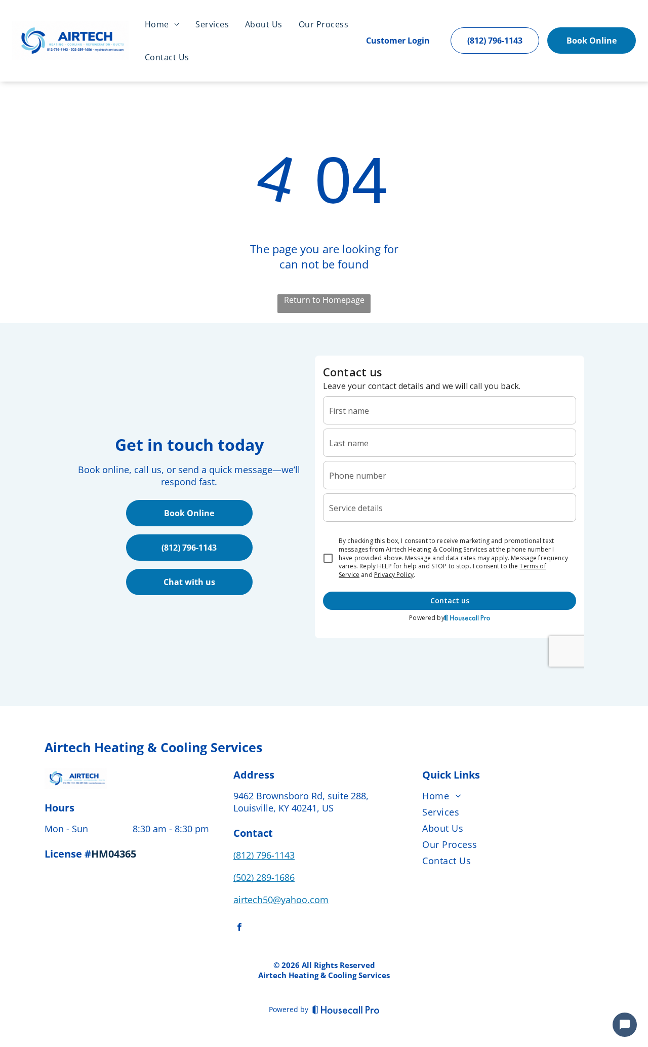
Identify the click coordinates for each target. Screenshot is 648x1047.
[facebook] (239, 928)
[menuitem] (162, 24)
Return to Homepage (324, 299)
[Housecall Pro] (346, 1009)
